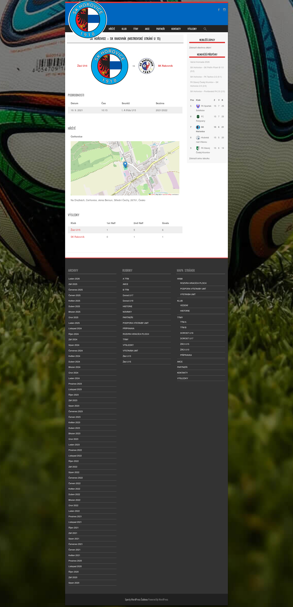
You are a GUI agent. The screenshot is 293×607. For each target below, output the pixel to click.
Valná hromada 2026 (200, 61)
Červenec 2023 (76, 411)
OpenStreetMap (167, 194)
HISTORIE (127, 306)
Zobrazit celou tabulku (199, 158)
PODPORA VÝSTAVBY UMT (136, 322)
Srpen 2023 (74, 405)
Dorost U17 (128, 295)
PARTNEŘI (160, 29)
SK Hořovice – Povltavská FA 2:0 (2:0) (207, 91)
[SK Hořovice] (88, 20)
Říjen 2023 (74, 394)
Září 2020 (73, 577)
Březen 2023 (74, 433)
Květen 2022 (74, 488)
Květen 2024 (74, 355)
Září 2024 (73, 339)
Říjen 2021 (74, 527)
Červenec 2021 (76, 544)
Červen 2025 (75, 295)
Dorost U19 (128, 300)
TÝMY (135, 29)
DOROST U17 (186, 338)
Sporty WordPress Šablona (136, 599)
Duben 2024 (74, 361)
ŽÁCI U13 (184, 349)
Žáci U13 (127, 355)
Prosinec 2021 (75, 516)
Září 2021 (73, 532)
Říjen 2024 (74, 333)
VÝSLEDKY (192, 29)
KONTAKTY (176, 29)
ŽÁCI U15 (184, 343)
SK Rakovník (77, 236)
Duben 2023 (74, 427)
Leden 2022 (74, 510)
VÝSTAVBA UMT (130, 350)
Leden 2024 (74, 378)
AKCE (147, 29)
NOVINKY (127, 311)
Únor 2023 (73, 438)
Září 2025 (73, 284)
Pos (192, 99)
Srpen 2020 (74, 582)
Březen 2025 (74, 311)
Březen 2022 (74, 499)
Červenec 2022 (76, 477)
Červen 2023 (75, 416)
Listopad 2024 (75, 328)
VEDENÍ (184, 305)
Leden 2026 (74, 278)
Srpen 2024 (74, 344)
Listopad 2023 (75, 389)
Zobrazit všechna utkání (200, 47)
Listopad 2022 (75, 455)
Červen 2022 (75, 483)
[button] (125, 164)
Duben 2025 (74, 306)
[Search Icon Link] (205, 28)
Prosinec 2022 (75, 450)
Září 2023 (73, 400)
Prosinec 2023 (75, 383)
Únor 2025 (73, 317)
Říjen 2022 (74, 461)
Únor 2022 (73, 505)
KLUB (124, 29)
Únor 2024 (73, 372)
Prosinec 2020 (75, 560)
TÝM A (183, 321)
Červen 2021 (75, 549)
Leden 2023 (74, 444)
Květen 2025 (74, 300)
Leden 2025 (74, 322)
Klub (198, 99)
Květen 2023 (74, 422)
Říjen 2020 (74, 571)
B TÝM (126, 289)
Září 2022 (73, 466)
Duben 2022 (74, 494)
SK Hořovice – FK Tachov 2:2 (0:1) (206, 76)
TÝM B (183, 327)
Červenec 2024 (76, 350)
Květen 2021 (74, 555)
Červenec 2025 (76, 289)
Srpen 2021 (74, 538)
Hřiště (112, 29)
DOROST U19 (186, 332)
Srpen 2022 (74, 472)
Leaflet (153, 194)
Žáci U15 (75, 229)
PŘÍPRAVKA (128, 328)
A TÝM (126, 278)
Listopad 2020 (75, 566)
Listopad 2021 (75, 521)
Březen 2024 (74, 367)
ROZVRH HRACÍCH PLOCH (136, 333)
